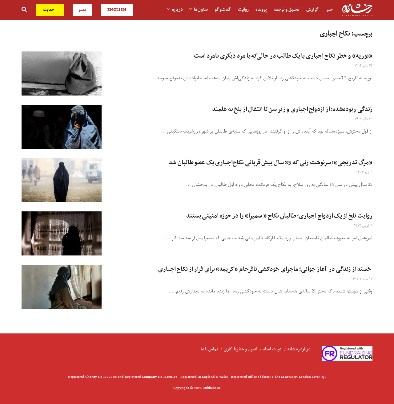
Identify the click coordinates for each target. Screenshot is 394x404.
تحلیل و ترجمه (287, 10)
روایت (243, 10)
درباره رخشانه (299, 349)
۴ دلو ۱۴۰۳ (364, 172)
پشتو (82, 9)
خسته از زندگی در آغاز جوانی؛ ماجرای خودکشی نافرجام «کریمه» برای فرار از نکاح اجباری (265, 269)
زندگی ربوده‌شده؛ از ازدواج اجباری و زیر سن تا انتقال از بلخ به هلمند (292, 109)
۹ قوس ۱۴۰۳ (363, 225)
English (117, 9)
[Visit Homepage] (357, 10)
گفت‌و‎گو (223, 10)
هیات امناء (272, 349)
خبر (329, 10)
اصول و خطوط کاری (240, 349)
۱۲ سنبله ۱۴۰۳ (361, 279)
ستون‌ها (201, 10)
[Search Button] (24, 10)
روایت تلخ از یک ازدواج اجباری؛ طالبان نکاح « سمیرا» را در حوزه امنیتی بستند (279, 216)
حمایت (49, 9)
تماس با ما (209, 349)
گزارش (312, 10)
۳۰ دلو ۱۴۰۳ (363, 119)
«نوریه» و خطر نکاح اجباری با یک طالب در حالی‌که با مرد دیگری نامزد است (283, 56)
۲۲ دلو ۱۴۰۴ (363, 65)
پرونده (261, 10)
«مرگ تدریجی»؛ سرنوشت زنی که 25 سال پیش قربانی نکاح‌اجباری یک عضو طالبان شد (270, 162)
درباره (177, 10)
